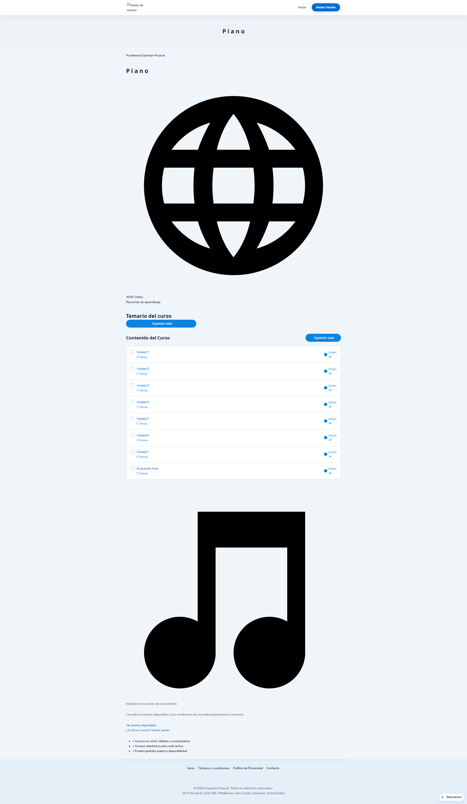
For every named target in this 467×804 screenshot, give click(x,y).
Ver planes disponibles (141, 725)
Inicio (302, 7)
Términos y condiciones (213, 768)
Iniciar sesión (160, 730)
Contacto (272, 768)
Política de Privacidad (248, 768)
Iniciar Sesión (326, 7)
